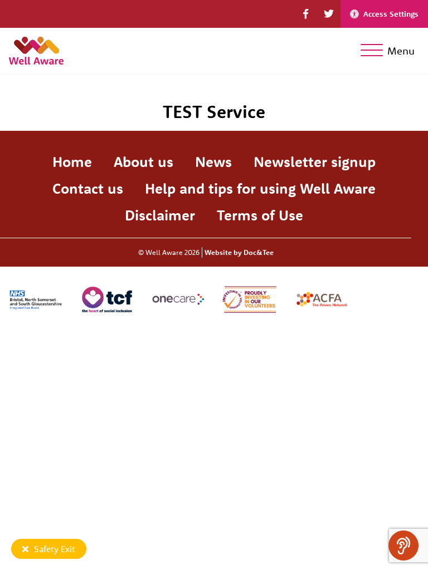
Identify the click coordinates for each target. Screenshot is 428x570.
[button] (305, 14)
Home (72, 162)
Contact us (87, 188)
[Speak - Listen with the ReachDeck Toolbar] (403, 545)
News (213, 162)
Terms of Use (260, 215)
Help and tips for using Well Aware (260, 188)
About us (143, 162)
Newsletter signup (315, 162)
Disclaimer (160, 215)
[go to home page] (36, 49)
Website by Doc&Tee (239, 252)
